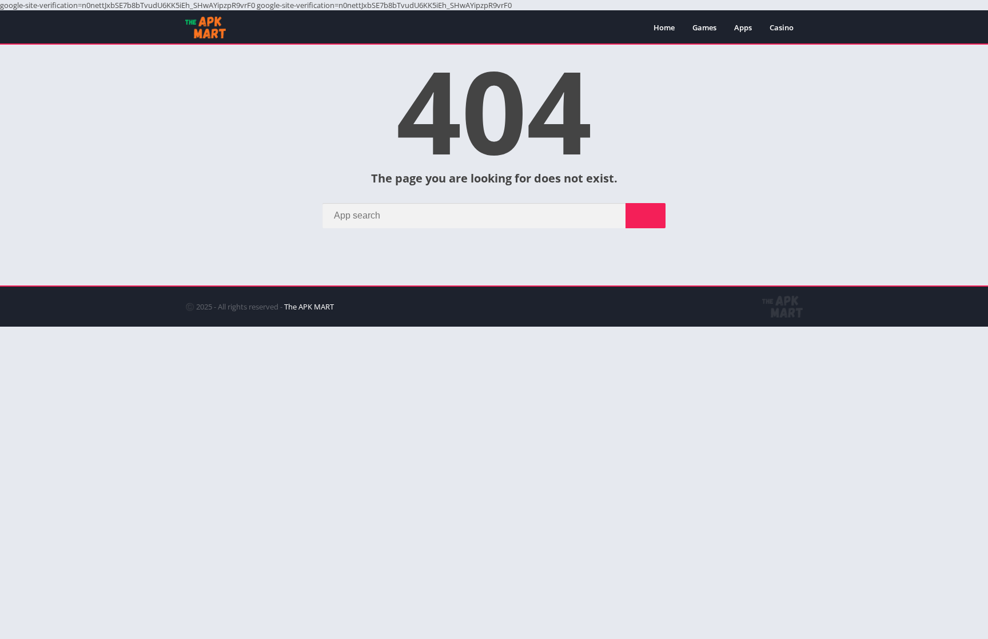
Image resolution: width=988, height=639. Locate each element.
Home (664, 27)
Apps (743, 27)
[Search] (646, 215)
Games (704, 27)
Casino (782, 27)
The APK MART (309, 306)
